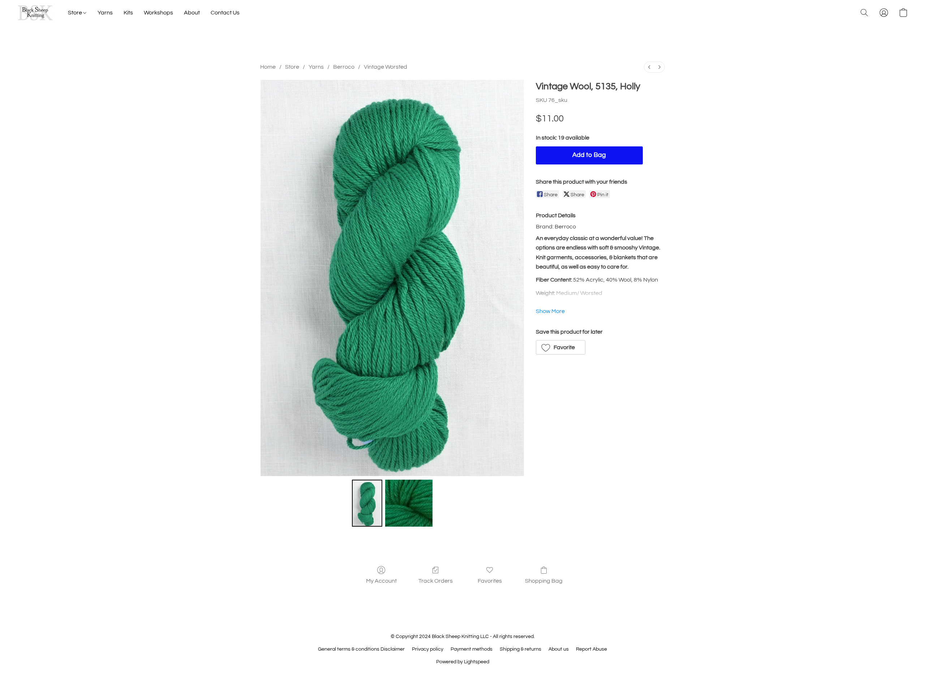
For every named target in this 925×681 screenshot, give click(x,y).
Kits (128, 13)
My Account (381, 581)
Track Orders (435, 581)
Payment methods (471, 649)
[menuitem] (649, 67)
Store (75, 13)
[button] (35, 13)
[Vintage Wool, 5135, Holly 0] (367, 503)
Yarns (105, 13)
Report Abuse (591, 649)
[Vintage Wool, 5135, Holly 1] (408, 503)
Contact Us (225, 13)
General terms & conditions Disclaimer (361, 649)
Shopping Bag (544, 581)
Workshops (158, 13)
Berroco (343, 67)
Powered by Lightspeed (462, 661)
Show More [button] (550, 311)
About (192, 13)
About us (558, 649)
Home (268, 67)
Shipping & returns (520, 649)
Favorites (490, 581)
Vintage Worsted (385, 67)
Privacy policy (427, 649)
